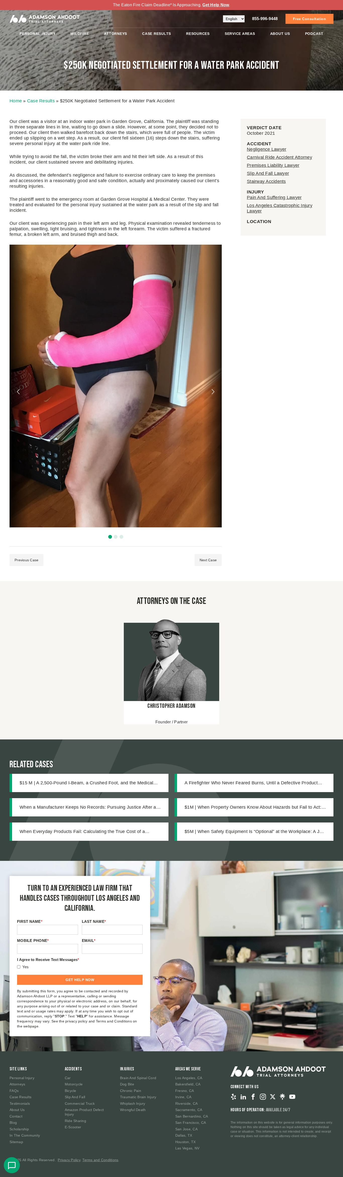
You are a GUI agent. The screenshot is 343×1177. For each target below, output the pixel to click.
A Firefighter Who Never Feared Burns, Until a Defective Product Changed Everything (251, 783)
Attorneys (115, 34)
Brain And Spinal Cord (138, 1078)
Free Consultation (309, 19)
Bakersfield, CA (188, 1084)
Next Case (208, 560)
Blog (13, 1123)
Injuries (127, 1069)
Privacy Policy (69, 1160)
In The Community (25, 1135)
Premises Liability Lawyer (273, 165)
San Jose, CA (186, 1129)
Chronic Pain (130, 1091)
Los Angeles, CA (188, 1078)
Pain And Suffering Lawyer (274, 197)
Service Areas (240, 34)
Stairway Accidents (266, 181)
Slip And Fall (75, 1097)
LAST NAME (94, 921)
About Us (280, 34)
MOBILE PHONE (33, 940)
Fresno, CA (184, 1091)
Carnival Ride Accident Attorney (279, 157)
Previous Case (26, 560)
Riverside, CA (186, 1103)
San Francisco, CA (190, 1123)
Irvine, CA (183, 1097)
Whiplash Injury (132, 1103)
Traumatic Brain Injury (138, 1097)
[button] (110, 537)
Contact (16, 1116)
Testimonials (20, 1103)
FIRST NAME (29, 921)
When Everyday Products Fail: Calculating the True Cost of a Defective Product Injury (82, 832)
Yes (25, 967)
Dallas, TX (183, 1135)
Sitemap (16, 1142)
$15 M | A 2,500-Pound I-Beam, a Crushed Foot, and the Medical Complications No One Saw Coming (86, 783)
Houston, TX (185, 1142)
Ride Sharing (75, 1121)
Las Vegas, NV (187, 1148)
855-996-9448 (265, 19)
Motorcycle (74, 1084)
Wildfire (79, 34)
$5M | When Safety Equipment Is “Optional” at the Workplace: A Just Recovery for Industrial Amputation (255, 832)
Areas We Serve (188, 1069)
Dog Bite (127, 1084)
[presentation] (18, 391)
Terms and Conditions (100, 1160)
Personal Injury (37, 34)
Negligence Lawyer (266, 149)
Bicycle (70, 1091)
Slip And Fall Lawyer (268, 173)
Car (68, 1078)
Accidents (73, 1069)
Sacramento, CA (188, 1110)
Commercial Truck (80, 1103)
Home (16, 100)
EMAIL (89, 940)
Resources (198, 34)
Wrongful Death (133, 1110)
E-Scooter (73, 1127)
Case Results (156, 34)
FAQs (14, 1091)
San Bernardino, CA (191, 1116)
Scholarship (19, 1129)
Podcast (314, 34)
